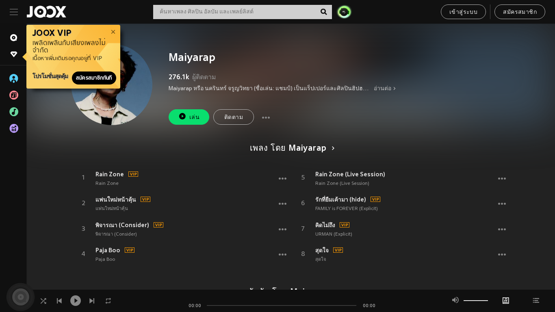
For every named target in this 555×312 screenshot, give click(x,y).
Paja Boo (107, 250)
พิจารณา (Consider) (122, 225)
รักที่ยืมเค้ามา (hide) (340, 199)
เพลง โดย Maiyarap (288, 148)
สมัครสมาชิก (520, 12)
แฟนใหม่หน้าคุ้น (115, 199)
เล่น (194, 118)
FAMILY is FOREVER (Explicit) (346, 208)
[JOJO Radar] (344, 12)
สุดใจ (322, 250)
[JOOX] (46, 12)
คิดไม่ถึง (325, 225)
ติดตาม (233, 118)
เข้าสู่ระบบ (463, 12)
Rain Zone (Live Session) (350, 174)
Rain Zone (109, 174)
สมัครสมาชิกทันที (94, 78)
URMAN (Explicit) (333, 234)
